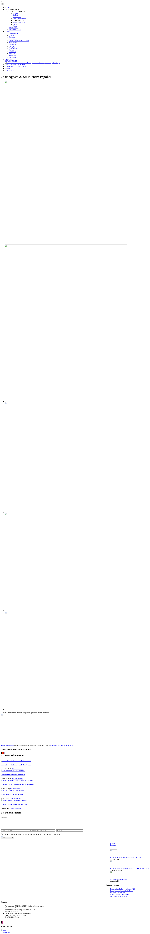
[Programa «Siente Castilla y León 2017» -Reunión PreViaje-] (113, 866)
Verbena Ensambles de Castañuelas (13, 775)
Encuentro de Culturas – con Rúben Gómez (16, 765)
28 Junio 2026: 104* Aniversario (12, 794)
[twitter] (1, 922)
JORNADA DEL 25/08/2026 (119, 894)
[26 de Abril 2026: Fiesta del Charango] (14, 800)
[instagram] (2, 922)
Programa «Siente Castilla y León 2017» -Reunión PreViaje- (129, 868)
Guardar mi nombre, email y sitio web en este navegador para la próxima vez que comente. (32, 834)
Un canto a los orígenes (117, 893)
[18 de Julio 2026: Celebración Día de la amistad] (17, 780)
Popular (112, 843)
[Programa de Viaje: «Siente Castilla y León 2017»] (113, 856)
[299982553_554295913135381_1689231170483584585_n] (41, 709)
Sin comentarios (68, 745)
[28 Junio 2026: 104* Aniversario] (12, 790)
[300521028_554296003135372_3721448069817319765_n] (41, 611)
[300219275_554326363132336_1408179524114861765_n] (66, 244)
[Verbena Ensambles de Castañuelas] (13, 771)
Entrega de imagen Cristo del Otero (121, 891)
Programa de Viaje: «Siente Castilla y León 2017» (126, 857)
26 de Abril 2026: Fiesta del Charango (14, 804)
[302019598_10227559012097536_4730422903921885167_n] (60, 512)
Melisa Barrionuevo (7, 745)
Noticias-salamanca (56, 745)
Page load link (5, 932)
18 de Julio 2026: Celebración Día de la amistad (17, 784)
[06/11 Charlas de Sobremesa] (113, 877)
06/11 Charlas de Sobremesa (119, 879)
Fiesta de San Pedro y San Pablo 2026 (122, 889)
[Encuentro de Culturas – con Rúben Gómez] (16, 761)
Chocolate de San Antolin (118, 896)
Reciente (113, 845)
